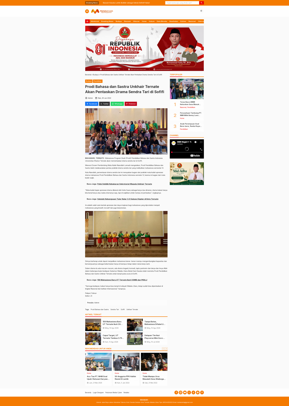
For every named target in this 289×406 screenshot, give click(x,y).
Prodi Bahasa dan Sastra (100, 309)
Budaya (119, 21)
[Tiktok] (193, 392)
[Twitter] (189, 392)
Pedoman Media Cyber (113, 392)
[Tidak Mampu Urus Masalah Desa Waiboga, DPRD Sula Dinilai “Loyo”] (154, 362)
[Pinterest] (202, 392)
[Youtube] (185, 392)
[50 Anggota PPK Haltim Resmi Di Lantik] (126, 362)
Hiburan (136, 21)
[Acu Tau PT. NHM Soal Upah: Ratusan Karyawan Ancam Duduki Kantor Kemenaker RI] (98, 362)
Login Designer (98, 392)
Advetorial (95, 21)
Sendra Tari (115, 309)
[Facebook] (176, 392)
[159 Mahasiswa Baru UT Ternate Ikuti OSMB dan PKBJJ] (93, 325)
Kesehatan (173, 21)
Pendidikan (98, 81)
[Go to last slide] (163, 348)
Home (144, 21)
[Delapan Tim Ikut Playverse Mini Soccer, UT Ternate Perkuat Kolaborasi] (135, 338)
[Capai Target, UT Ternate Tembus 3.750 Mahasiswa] (93, 338)
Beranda (88, 392)
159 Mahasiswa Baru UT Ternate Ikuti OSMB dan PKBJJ (113, 324)
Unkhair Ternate (132, 309)
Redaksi (126, 392)
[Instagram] (180, 392)
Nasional (192, 21)
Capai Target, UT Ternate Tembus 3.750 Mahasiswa (113, 338)
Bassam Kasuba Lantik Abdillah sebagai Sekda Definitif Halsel (123, 3)
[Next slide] (166, 348)
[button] (201, 3)
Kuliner (183, 21)
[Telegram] (198, 392)
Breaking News (107, 21)
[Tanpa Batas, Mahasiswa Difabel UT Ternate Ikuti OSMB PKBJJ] (135, 325)
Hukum (151, 21)
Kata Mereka (162, 21)
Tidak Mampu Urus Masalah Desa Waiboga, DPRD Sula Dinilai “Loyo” (154, 379)
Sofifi (123, 309)
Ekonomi (127, 21)
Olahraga (201, 21)
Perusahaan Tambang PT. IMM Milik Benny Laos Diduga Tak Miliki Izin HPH (191, 115)
